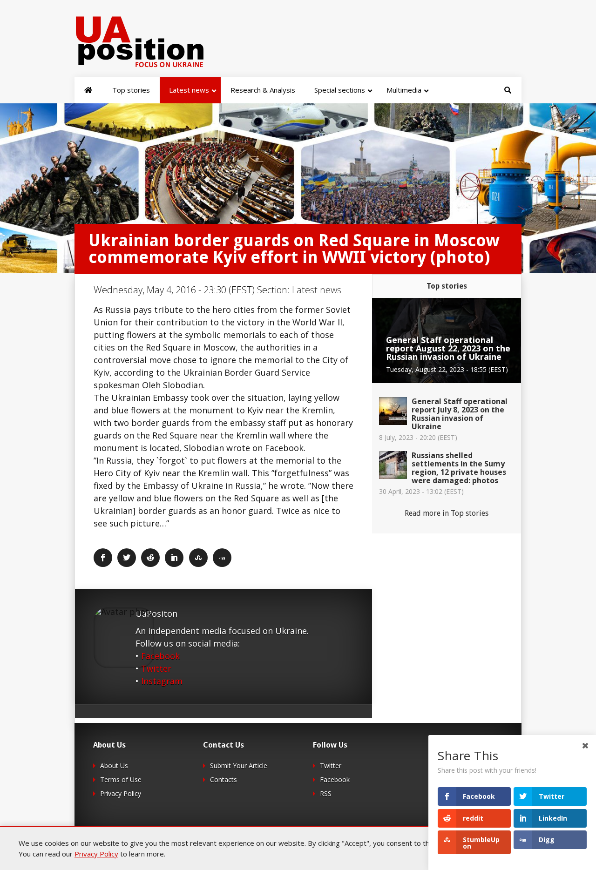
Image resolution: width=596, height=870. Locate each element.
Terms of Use (121, 779)
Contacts (223, 779)
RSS (326, 793)
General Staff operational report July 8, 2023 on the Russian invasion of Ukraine (460, 414)
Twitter (156, 668)
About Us (114, 765)
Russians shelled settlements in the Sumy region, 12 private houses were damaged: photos (459, 468)
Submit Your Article (238, 765)
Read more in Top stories (446, 513)
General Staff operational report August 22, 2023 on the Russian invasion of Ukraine (448, 348)
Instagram (162, 681)
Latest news (316, 289)
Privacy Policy (120, 793)
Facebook (160, 655)
